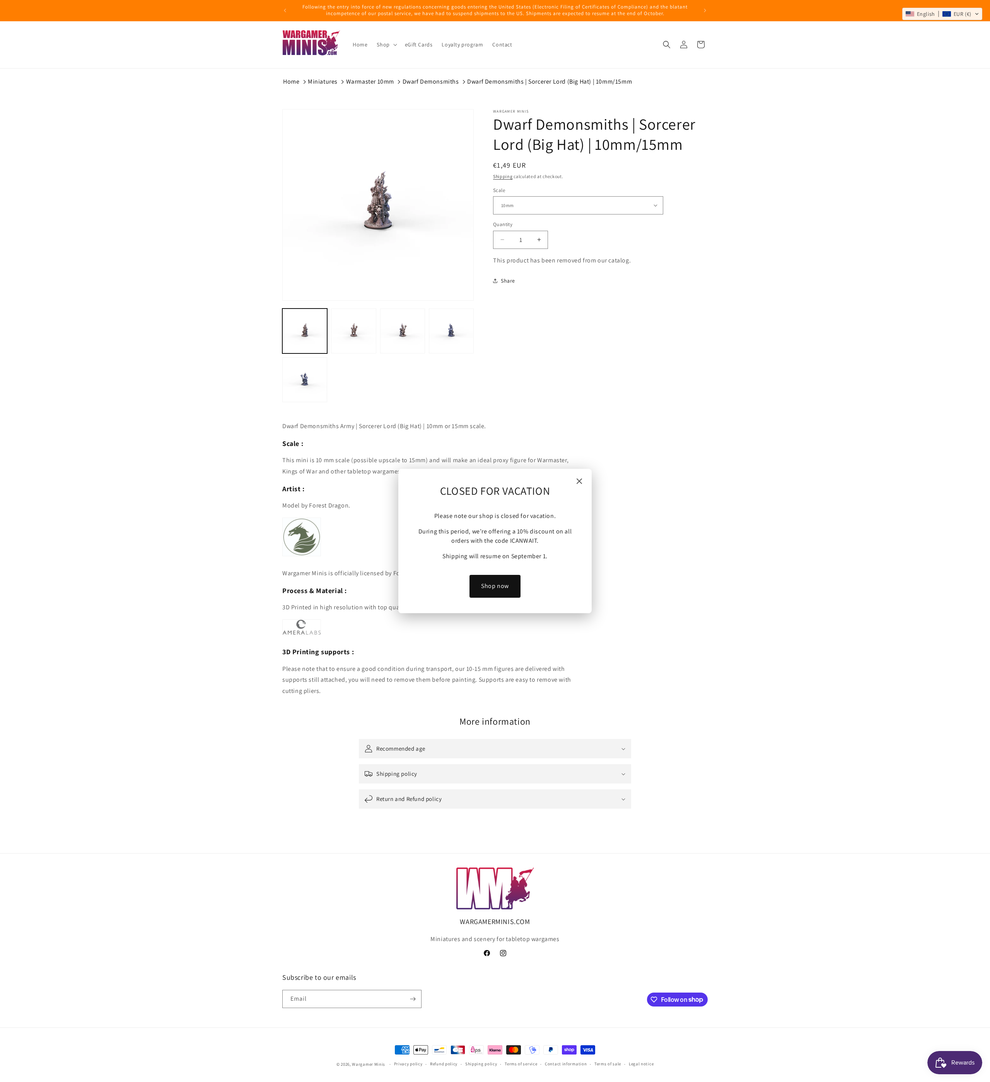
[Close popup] (579, 482)
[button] (942, 14)
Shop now (495, 586)
